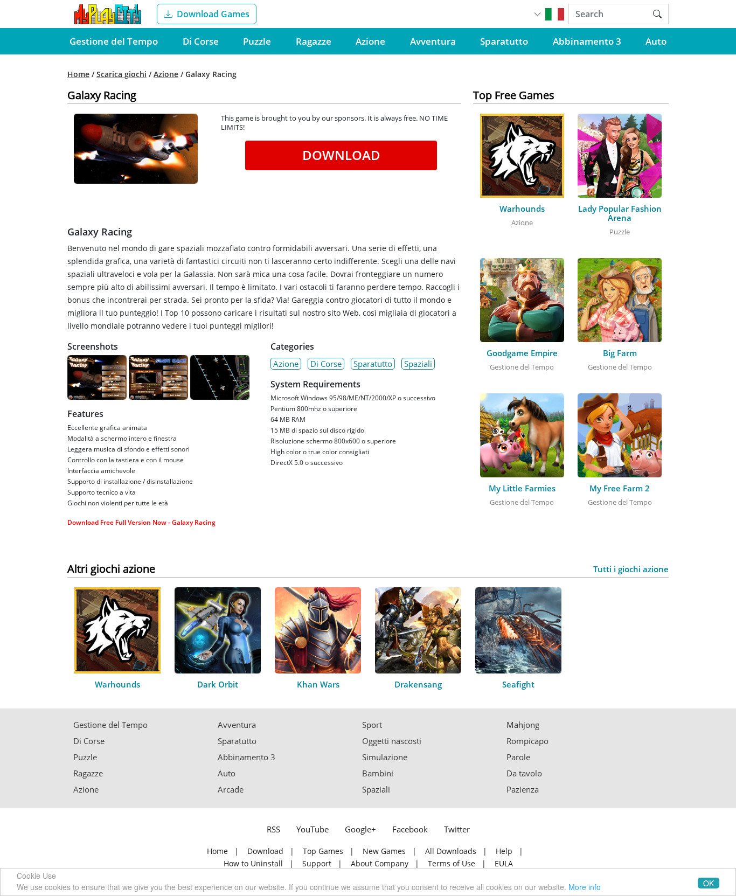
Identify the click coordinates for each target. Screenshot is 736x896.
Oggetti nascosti (391, 741)
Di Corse (201, 41)
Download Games (213, 14)
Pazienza (522, 790)
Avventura (433, 41)
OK (708, 883)
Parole (518, 757)
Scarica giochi (121, 74)
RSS (273, 829)
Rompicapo (527, 741)
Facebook (410, 829)
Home (78, 74)
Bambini (377, 773)
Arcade (231, 790)
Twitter (457, 829)
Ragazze (313, 41)
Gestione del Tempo (114, 41)
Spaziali (418, 363)
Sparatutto (504, 41)
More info (584, 886)
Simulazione (384, 757)
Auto (655, 41)
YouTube (312, 829)
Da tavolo (524, 773)
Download (341, 155)
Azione (370, 41)
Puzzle (257, 41)
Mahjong (522, 725)
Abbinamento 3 (587, 41)
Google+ (360, 829)
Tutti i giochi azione (631, 569)
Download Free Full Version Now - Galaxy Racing (141, 522)
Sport (372, 725)
